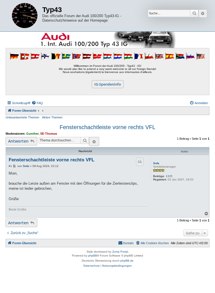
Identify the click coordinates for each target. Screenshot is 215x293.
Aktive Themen (52, 117)
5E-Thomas (48, 133)
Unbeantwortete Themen (22, 117)
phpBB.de (127, 260)
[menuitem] (37, 103)
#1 (10, 166)
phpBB (92, 255)
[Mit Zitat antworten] (139, 162)
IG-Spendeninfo (107, 84)
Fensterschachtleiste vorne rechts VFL (107, 127)
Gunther (32, 133)
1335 (169, 176)
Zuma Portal (120, 251)
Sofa (156, 163)
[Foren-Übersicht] (24, 15)
